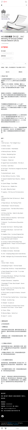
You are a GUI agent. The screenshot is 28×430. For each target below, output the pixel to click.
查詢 (2, 396)
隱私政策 (3, 398)
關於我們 (6, 396)
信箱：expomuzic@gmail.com (8, 408)
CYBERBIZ (16, 424)
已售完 (17, 428)
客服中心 (23, 396)
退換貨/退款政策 (17, 396)
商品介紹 (7, 72)
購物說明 (11, 396)
